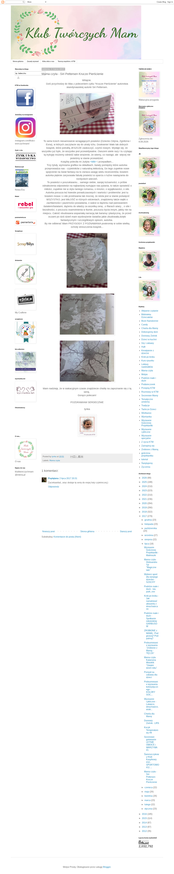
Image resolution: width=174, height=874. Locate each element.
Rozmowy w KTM (149, 392)
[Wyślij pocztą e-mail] (71, 456)
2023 (144, 490)
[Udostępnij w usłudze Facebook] (79, 456)
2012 (144, 831)
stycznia (149, 809)
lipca (147, 544)
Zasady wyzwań (33, 61)
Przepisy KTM (148, 388)
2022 (144, 495)
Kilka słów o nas (48, 61)
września (149, 535)
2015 (144, 818)
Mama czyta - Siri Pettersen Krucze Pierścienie (150, 776)
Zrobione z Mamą (149, 449)
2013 (144, 827)
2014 (144, 822)
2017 (144, 516)
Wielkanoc (146, 413)
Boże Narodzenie (149, 321)
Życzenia (145, 467)
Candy (144, 324)
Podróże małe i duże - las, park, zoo (151, 589)
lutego (148, 804)
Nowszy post (48, 531)
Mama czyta (54, 460)
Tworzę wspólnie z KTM (66, 61)
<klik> (93, 161)
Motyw (144, 374)
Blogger (107, 867)
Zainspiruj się (147, 446)
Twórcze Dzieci (148, 409)
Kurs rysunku (147, 360)
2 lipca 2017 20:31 (68, 478)
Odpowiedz (53, 487)
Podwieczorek (148, 384)
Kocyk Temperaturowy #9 (151, 730)
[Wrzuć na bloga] (74, 456)
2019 (144, 507)
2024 (144, 486)
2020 (144, 503)
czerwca (149, 787)
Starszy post (126, 531)
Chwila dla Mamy (149, 328)
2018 (144, 512)
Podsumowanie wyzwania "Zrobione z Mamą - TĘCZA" (151, 647)
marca (148, 800)
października (151, 528)
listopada (149, 524)
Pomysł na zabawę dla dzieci (150, 674)
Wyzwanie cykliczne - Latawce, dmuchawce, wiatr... (151, 704)
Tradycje (145, 405)
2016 (144, 814)
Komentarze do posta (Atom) (67, 537)
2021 (144, 499)
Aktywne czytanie (149, 311)
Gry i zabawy (147, 343)
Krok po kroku (148, 357)
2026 (144, 478)
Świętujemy (147, 463)
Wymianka (146, 417)
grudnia (148, 520)
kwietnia (149, 796)
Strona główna (18, 61)
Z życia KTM (147, 442)
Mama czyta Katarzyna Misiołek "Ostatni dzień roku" (150, 662)
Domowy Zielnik (149, 336)
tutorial (144, 459)
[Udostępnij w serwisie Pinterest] (82, 456)
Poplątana (53, 478)
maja (147, 791)
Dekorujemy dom (149, 332)
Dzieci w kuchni (149, 339)
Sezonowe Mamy (149, 395)
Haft (143, 347)
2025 (144, 482)
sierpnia (149, 539)
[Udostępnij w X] (76, 456)
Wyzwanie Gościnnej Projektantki (147, 423)
